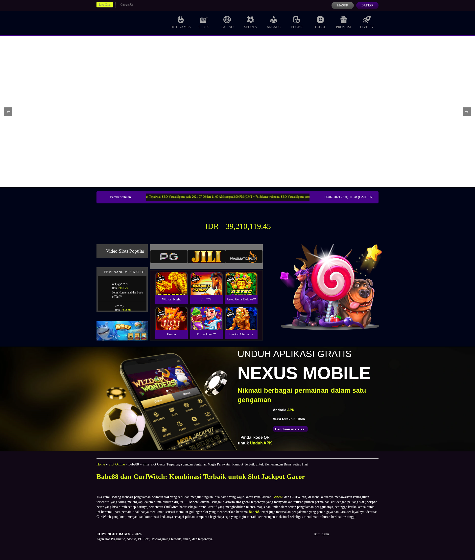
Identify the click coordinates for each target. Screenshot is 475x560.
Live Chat (104, 4)
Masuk (342, 5)
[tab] (169, 256)
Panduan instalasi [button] (290, 429)
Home (100, 464)
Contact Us (127, 4)
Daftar (367, 5)
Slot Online (117, 464)
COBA (171, 277)
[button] (8, 111)
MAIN (171, 288)
